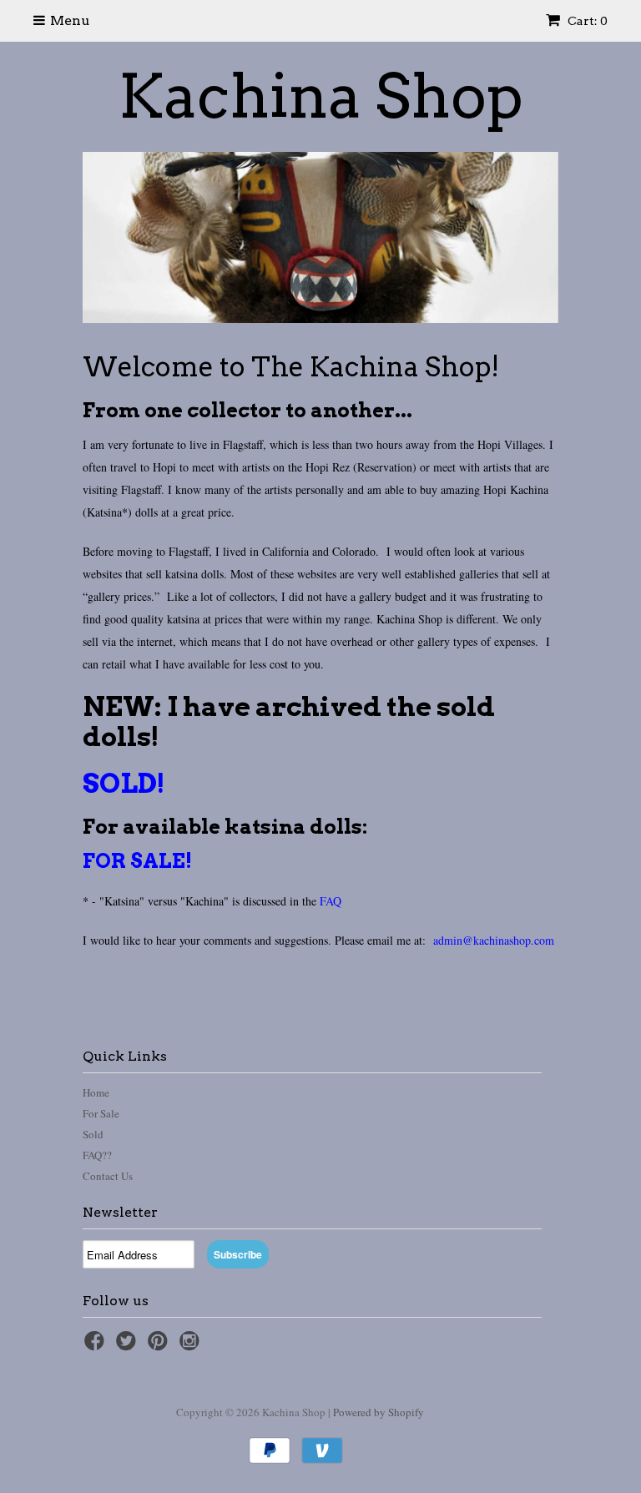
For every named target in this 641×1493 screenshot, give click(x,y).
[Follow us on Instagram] (191, 1345)
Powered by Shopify (378, 1412)
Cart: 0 (586, 21)
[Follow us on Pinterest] (160, 1345)
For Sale (101, 1113)
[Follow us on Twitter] (128, 1345)
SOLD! (124, 783)
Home (96, 1092)
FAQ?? (97, 1155)
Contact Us (108, 1175)
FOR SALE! (137, 861)
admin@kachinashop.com (493, 940)
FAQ (330, 901)
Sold (93, 1134)
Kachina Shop (321, 97)
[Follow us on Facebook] (96, 1345)
